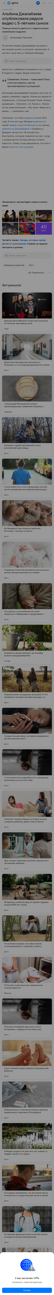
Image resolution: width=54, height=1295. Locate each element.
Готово (27, 1290)
